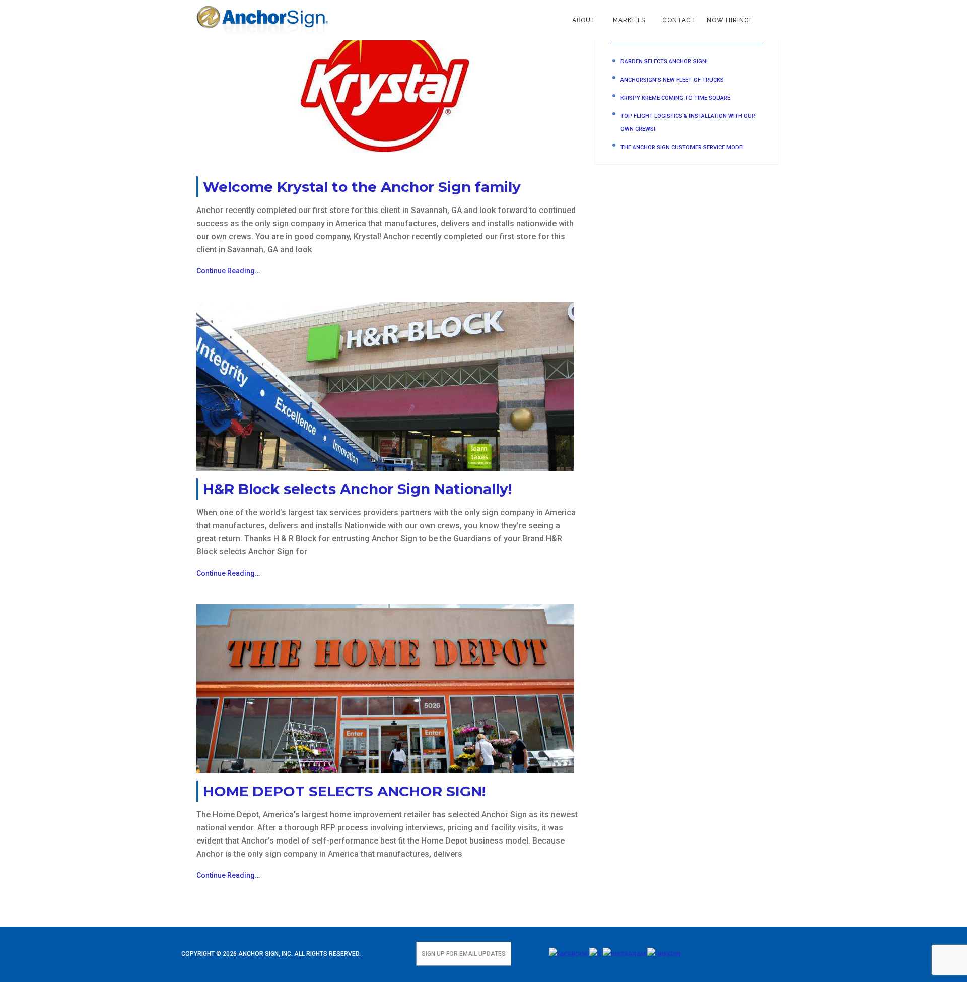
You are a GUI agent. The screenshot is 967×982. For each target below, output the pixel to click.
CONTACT (679, 20)
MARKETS (629, 20)
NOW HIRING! (729, 20)
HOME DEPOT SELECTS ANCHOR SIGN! (344, 791)
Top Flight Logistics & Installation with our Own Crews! (687, 122)
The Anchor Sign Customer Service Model (682, 147)
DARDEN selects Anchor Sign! (664, 61)
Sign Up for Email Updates (464, 953)
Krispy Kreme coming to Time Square (675, 98)
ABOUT (584, 20)
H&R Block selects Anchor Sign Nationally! (357, 489)
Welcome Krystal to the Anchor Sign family (362, 186)
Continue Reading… (228, 271)
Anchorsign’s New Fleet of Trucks (672, 80)
